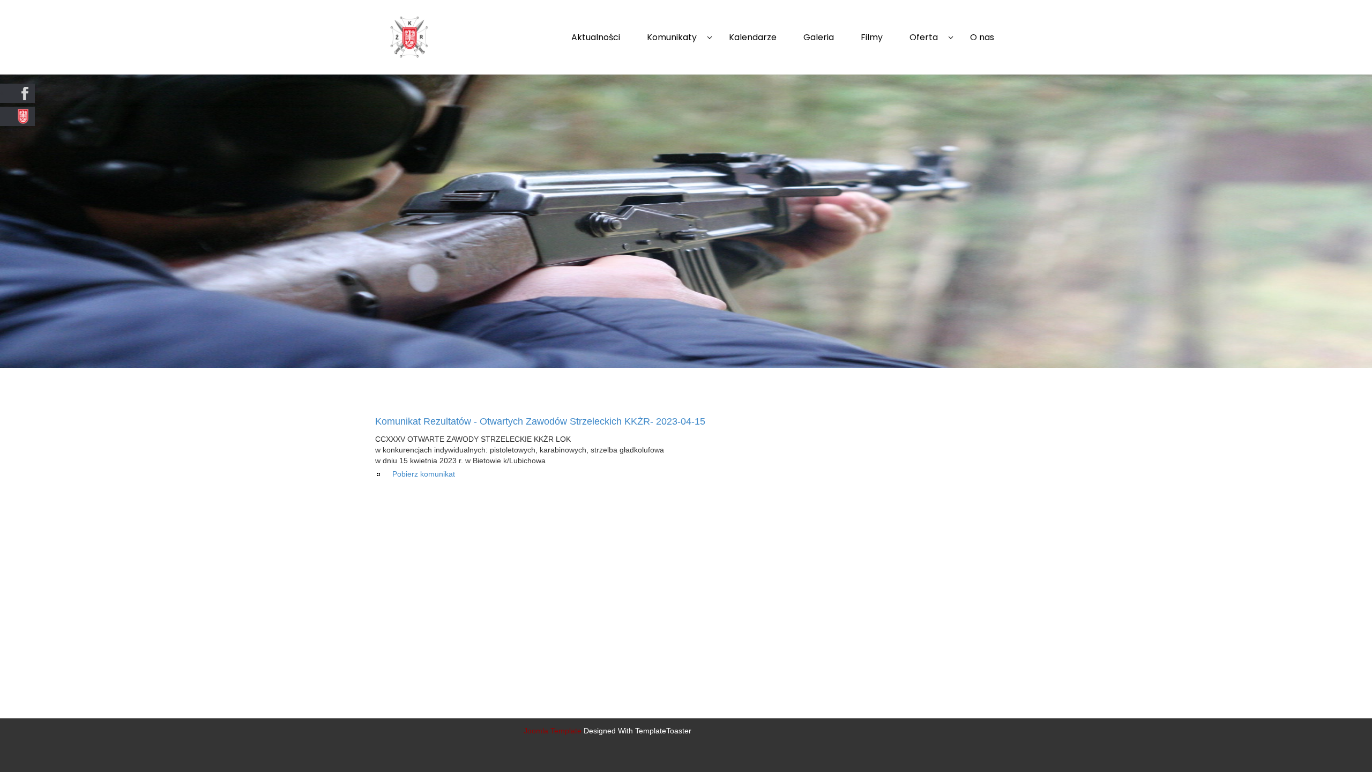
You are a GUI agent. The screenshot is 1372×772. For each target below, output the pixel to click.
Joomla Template (552, 730)
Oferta (923, 37)
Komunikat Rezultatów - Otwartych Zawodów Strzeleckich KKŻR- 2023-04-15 (540, 421)
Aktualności (595, 37)
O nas (982, 37)
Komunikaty (672, 37)
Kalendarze (753, 37)
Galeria (818, 37)
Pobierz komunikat (423, 474)
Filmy (872, 37)
